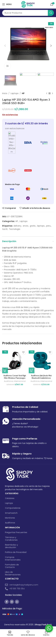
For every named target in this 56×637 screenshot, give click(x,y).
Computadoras (12, 508)
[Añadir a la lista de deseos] (23, 352)
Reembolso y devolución (11, 546)
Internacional (20, 381)
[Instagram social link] (12, 602)
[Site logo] (28, 4)
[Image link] (19, 474)
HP (23, 93)
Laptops (15, 93)
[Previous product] (46, 93)
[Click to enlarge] (7, 66)
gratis (32, 225)
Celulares (9, 498)
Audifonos (8, 381)
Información (12, 527)
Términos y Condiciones (11, 538)
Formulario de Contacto (12, 566)
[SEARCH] (51, 13)
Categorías (11, 493)
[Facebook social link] (6, 602)
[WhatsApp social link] (17, 602)
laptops (41, 225)
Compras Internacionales (13, 558)
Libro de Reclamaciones (13, 573)
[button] (5, 370)
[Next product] (52, 93)
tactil (4, 229)
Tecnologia (14, 229)
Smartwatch (11, 513)
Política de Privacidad (15, 552)
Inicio (4, 93)
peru (48, 225)
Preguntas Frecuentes (16, 532)
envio (25, 225)
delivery (17, 225)
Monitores (10, 517)
